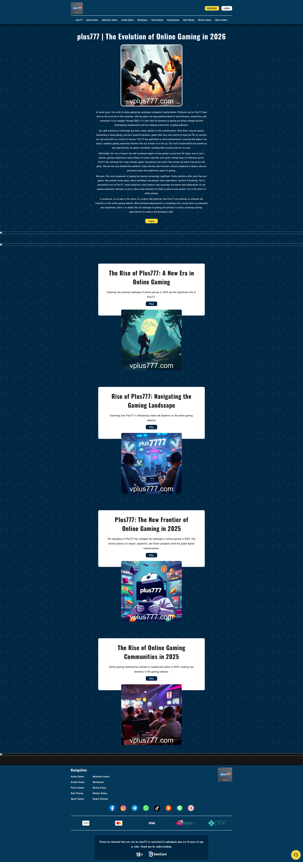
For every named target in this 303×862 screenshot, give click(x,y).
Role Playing (188, 19)
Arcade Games (127, 19)
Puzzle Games (157, 19)
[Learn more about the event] (151, 232)
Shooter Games (204, 19)
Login (227, 8)
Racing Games (173, 19)
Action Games (92, 19)
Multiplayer (142, 19)
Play (151, 303)
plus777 (79, 19)
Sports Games (221, 19)
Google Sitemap (100, 798)
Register (212, 8)
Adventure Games (109, 19)
